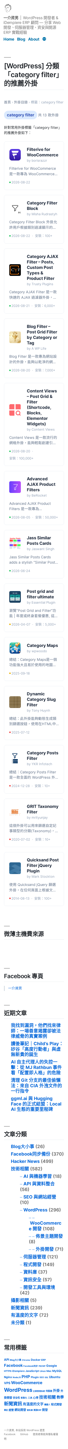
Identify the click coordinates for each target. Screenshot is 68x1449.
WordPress (35, 1210)
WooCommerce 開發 (45, 1225)
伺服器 (49, 1391)
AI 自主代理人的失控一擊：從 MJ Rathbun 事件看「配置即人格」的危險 (36, 1067)
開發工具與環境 (39, 1287)
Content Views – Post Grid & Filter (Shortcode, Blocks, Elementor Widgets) (42, 407)
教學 (60, 1397)
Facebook (13, 1365)
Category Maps (42, 645)
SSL (46, 1377)
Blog (21, 39)
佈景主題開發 (49, 1236)
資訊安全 (32, 1279)
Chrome (26, 1360)
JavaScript (32, 1370)
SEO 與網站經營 (39, 1197)
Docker (35, 1359)
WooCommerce (26, 1382)
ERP (43, 1359)
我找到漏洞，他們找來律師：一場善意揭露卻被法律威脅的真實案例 (36, 1031)
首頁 (7, 102)
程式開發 (32, 1264)
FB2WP (42, 1366)
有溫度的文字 (24, 1315)
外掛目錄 (21, 102)
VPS (7, 1383)
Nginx (8, 1377)
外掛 (56, 1391)
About (33, 39)
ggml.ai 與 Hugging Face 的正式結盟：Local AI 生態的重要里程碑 (36, 1104)
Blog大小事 (22, 1146)
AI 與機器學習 (37, 1176)
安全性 (16, 1397)
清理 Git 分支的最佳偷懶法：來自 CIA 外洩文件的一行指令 (36, 1085)
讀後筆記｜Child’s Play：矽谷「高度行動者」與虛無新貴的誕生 (37, 1049)
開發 (45, 1410)
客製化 (24, 1398)
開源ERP (37, 1410)
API (6, 1359)
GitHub (24, 1434)
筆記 (6, 1410)
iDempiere (18, 1371)
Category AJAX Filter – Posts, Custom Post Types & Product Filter (42, 267)
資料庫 (30, 1272)
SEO (42, 1377)
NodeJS (17, 1377)
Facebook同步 (30, 1366)
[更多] (44, 39)
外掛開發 (45, 1249)
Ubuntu (54, 1377)
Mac (48, 1371)
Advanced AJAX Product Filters (41, 484)
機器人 (47, 1404)
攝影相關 (20, 1300)
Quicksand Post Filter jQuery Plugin (43, 865)
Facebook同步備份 (30, 1154)
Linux (43, 1371)
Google (51, 1366)
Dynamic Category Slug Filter (41, 699)
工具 (30, 1398)
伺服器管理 (34, 1257)
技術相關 (20, 1168)
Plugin (35, 1377)
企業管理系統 (39, 1391)
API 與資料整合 (39, 1183)
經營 (11, 1409)
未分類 (17, 1322)
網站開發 (20, 1410)
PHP (26, 1376)
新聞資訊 (20, 1308)
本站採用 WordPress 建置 (30, 1430)
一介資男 (10, 17)
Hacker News (25, 1161)
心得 (35, 1397)
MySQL (57, 1371)
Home (8, 39)
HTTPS (7, 1371)
